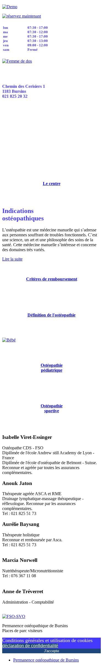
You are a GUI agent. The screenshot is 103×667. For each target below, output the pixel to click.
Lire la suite (12, 259)
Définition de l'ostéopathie (51, 315)
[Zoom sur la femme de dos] (17, 61)
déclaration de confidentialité (30, 645)
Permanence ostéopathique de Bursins (46, 660)
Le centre (51, 183)
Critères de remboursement (51, 279)
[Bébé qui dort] (9, 340)
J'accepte (51, 651)
